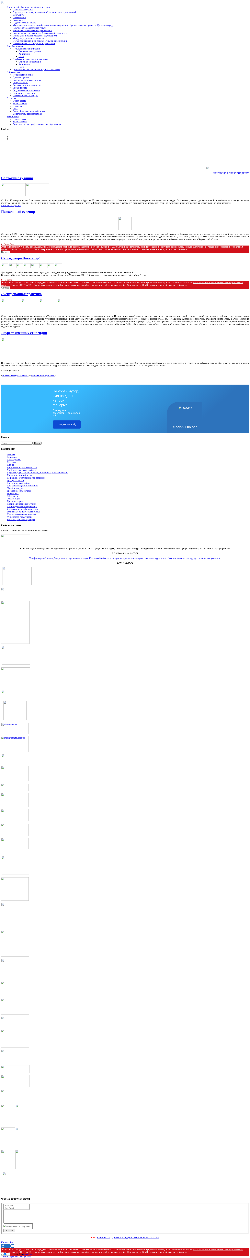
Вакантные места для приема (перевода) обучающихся (40, 33)
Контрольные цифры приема (27, 80)
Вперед (43, 375)
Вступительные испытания (26, 90)
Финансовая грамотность (19, 517)
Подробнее (9, 244)
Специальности (20, 82)
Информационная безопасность (22, 509)
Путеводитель (14, 459)
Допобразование (15, 46)
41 (27, 375)
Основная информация (30, 51)
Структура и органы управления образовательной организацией (45, 12)
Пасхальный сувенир (18, 212)
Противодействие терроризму (22, 506)
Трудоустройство (15, 480)
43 (32, 375)
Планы (10, 465)
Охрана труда (13, 498)
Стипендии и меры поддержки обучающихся (35, 35)
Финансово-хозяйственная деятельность (32, 30)
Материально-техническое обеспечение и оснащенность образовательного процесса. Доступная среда (63, 25)
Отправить (9, 1230)
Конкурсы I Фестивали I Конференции (26, 478)
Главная (11, 454)
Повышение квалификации (26, 48)
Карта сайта (7, 1242)
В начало (6, 375)
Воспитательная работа (18, 483)
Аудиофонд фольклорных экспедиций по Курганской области (37, 472)
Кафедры (11, 462)
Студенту (11, 98)
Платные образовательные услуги (29, 28)
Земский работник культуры (21, 519)
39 (23, 375)
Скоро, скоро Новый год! (20, 258)
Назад (14, 375)
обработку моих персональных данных (18, 1255)
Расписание (13, 116)
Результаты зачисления (24, 93)
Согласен (5, 252)
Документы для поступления (27, 85)
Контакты (12, 457)
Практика (17, 106)
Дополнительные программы (27, 114)
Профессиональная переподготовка (30, 59)
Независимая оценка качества (21, 514)
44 (34, 375)
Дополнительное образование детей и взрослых (36, 69)
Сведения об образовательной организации (28, 7)
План (21, 56)
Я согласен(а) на (18, 1255)
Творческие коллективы (19, 491)
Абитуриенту (13, 72)
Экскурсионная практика (21, 294)
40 (25, 375)
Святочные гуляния (17, 178)
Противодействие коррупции (21, 504)
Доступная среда (15, 501)
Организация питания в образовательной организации (40, 41)
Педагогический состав (24, 22)
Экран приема (20, 88)
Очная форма (19, 101)
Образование (19, 17)
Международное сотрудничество (29, 38)
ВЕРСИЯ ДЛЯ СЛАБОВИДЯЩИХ (231, 173)
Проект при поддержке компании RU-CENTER (135, 1237)
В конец (51, 375)
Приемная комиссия (23, 74)
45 (36, 375)
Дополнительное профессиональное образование (37, 124)
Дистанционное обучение (19, 475)
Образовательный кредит (25, 95)
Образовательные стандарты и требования (34, 43)
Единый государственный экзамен (30, 111)
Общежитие (13, 496)
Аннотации (24, 54)
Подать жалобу (67, 424)
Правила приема (21, 77)
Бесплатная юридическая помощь (23, 511)
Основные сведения (23, 9)
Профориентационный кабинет (22, 485)
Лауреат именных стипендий (24, 333)
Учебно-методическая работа (21, 470)
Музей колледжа (15, 488)
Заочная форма (20, 103)
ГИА (15, 108)
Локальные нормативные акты (22, 467)
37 (18, 375)
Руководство (19, 20)
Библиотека (13, 493)
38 (20, 375)
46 (39, 375)
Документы (18, 15)
